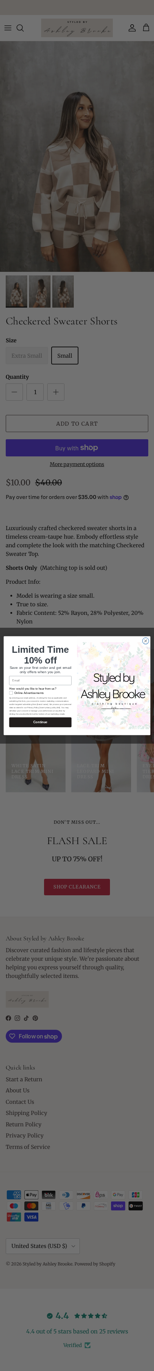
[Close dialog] (146, 640)
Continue (40, 722)
